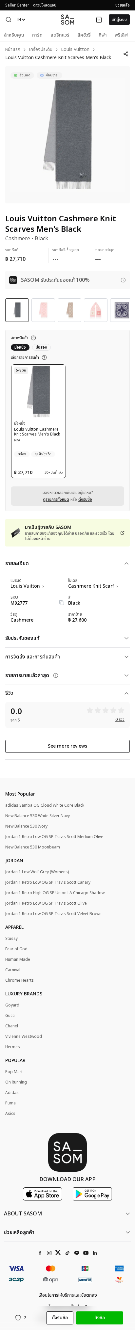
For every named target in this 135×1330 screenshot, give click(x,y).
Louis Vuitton (75, 50)
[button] (8, 19)
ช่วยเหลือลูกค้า (19, 1232)
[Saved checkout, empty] (99, 19)
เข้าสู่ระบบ (119, 20)
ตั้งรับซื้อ (85, 499)
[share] (126, 53)
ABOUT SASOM (23, 1214)
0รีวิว (120, 719)
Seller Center (17, 5)
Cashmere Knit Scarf (91, 586)
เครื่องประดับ (40, 50)
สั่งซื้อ (99, 1317)
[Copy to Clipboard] (61, 602)
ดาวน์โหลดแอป (44, 5)
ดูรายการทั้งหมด (56, 499)
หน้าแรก (12, 50)
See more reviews (67, 746)
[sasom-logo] (67, 19)
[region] (67, 134)
